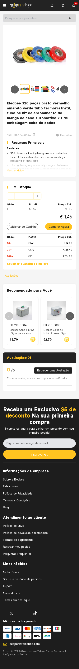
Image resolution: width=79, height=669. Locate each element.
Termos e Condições (16, 500)
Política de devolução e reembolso (25, 533)
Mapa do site (11, 593)
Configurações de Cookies (15, 654)
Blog (6, 507)
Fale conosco (11, 486)
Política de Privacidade (17, 493)
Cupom (7, 586)
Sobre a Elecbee (13, 479)
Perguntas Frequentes (17, 554)
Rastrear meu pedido (16, 546)
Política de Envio (13, 526)
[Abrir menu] (5, 5)
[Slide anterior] (15, 89)
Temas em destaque (16, 600)
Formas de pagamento (18, 540)
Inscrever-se (39, 454)
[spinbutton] (24, 196)
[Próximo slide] (64, 89)
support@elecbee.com (25, 644)
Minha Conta (11, 572)
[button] (52, 5)
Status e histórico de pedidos (22, 579)
